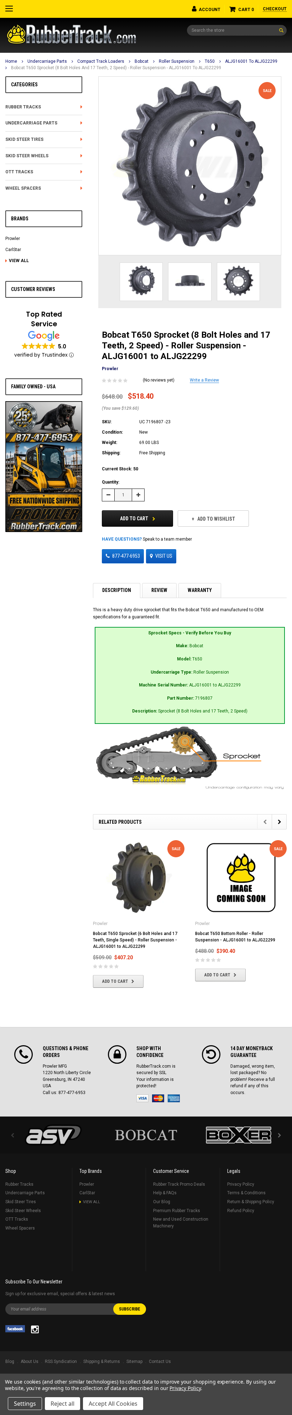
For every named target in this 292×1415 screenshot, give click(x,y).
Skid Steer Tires (24, 139)
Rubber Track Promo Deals (179, 1184)
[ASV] (53, 1135)
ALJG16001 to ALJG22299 (251, 61)
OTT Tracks (19, 171)
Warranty (200, 590)
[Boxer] (238, 1135)
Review (159, 590)
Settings (25, 1404)
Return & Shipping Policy (250, 1201)
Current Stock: (120, 468)
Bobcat (141, 61)
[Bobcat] (146, 1135)
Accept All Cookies (113, 1404)
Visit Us (163, 556)
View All (19, 260)
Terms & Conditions (246, 1192)
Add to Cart (134, 518)
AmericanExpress (174, 1098)
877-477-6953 (126, 556)
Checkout (275, 8)
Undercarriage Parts (47, 61)
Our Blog (161, 1201)
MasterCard (158, 1098)
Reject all (62, 1404)
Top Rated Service (44, 319)
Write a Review (204, 380)
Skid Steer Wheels (26, 155)
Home (11, 61)
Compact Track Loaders (100, 61)
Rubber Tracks (23, 106)
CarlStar (13, 249)
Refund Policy (240, 1210)
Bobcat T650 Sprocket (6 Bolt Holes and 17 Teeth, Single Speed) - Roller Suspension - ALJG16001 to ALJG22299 (135, 940)
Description (116, 590)
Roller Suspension (176, 61)
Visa (142, 1098)
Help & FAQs (165, 1192)
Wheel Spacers (23, 188)
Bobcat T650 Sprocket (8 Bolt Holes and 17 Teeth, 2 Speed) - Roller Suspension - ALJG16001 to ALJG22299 (116, 67)
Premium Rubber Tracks (176, 1210)
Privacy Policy (240, 1184)
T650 (210, 61)
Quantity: (110, 482)
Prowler (12, 238)
